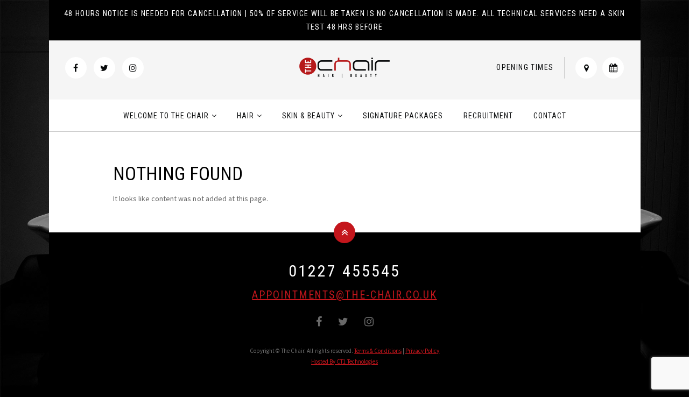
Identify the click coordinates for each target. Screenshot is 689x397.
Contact (549, 115)
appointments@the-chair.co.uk (344, 294)
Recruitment (488, 115)
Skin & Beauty (308, 115)
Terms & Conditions (378, 351)
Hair (245, 115)
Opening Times (524, 67)
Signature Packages (403, 115)
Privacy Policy (422, 351)
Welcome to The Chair (166, 115)
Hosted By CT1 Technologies (344, 361)
